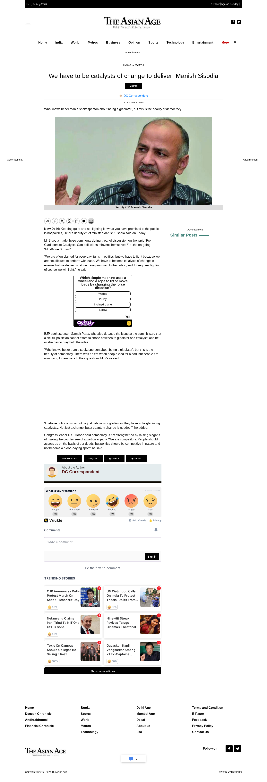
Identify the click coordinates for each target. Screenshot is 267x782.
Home (42, 42)
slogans (93, 458)
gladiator (114, 458)
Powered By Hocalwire (230, 771)
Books (85, 707)
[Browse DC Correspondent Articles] (52, 472)
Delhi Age (143, 707)
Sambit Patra (69, 458)
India (59, 42)
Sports (153, 42)
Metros (93, 42)
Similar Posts (183, 235)
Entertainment (202, 42)
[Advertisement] (102, 391)
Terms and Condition (207, 707)
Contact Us (200, 732)
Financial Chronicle (39, 726)
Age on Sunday (229, 4)
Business (113, 42)
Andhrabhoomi (36, 719)
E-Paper (198, 713)
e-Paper (215, 4)
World (75, 42)
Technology (175, 42)
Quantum (136, 458)
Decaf (140, 719)
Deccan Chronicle (38, 713)
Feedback (199, 719)
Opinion (134, 42)
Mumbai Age (145, 713)
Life (139, 732)
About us (143, 726)
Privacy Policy (202, 726)
